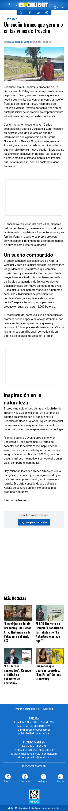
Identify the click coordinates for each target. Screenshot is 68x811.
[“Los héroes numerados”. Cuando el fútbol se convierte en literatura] (18, 656)
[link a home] (34, 4)
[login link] (18, 5)
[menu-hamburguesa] (8, 5)
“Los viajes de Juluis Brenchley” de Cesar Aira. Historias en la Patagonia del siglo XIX (17, 632)
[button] (59, 5)
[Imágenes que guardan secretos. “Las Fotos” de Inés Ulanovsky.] (50, 656)
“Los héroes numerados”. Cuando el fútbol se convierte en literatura (17, 674)
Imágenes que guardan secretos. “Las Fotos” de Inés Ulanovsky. (48, 672)
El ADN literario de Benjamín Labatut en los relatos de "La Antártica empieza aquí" (49, 632)
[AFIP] (34, 796)
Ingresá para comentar (34, 522)
